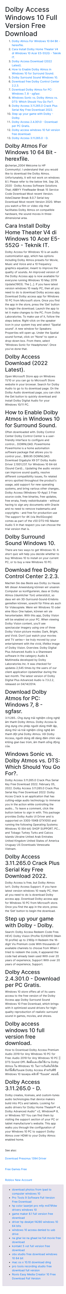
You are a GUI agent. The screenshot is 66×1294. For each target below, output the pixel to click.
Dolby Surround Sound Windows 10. (35, 77)
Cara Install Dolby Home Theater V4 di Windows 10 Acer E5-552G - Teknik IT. (36, 53)
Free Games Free (16, 1169)
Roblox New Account (18, 1180)
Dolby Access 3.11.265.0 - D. (30, 138)
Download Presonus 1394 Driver (25, 1158)
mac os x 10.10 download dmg (31, 1262)
